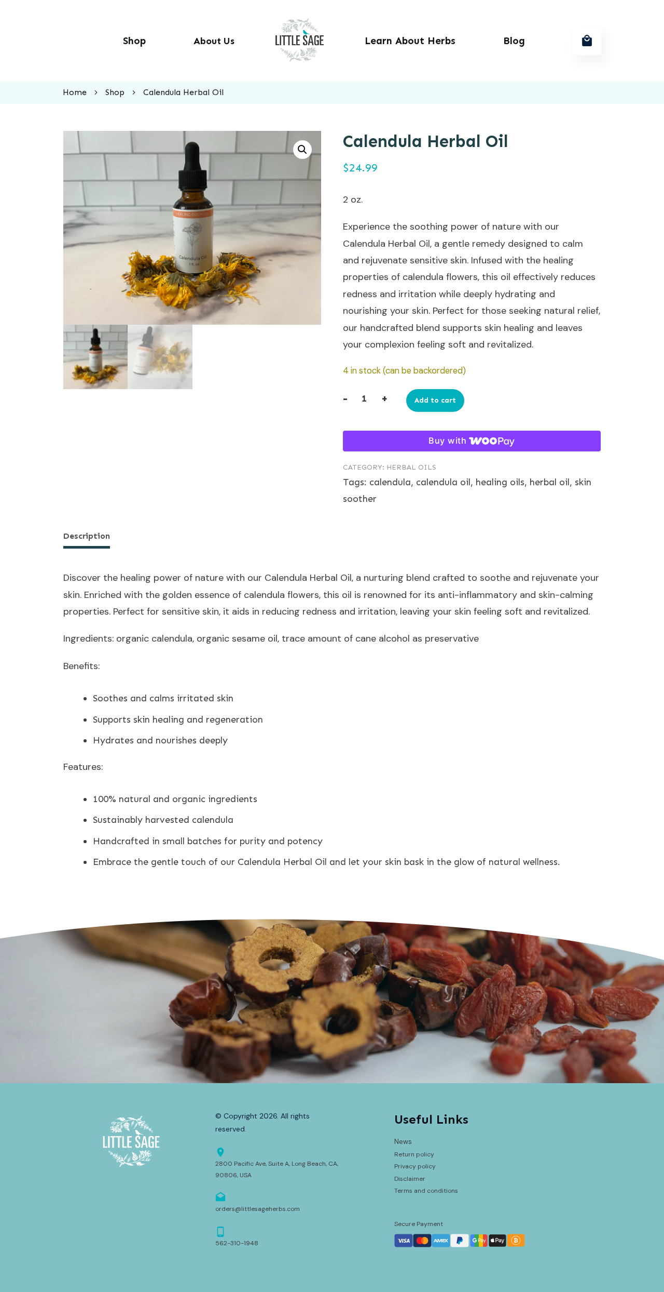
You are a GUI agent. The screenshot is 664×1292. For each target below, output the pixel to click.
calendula (390, 482)
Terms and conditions (426, 1191)
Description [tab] (86, 536)
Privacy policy (415, 1166)
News (403, 1141)
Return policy (414, 1154)
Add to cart (435, 400)
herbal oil (550, 482)
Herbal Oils (411, 467)
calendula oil (443, 482)
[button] (302, 149)
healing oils (500, 482)
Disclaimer (409, 1179)
